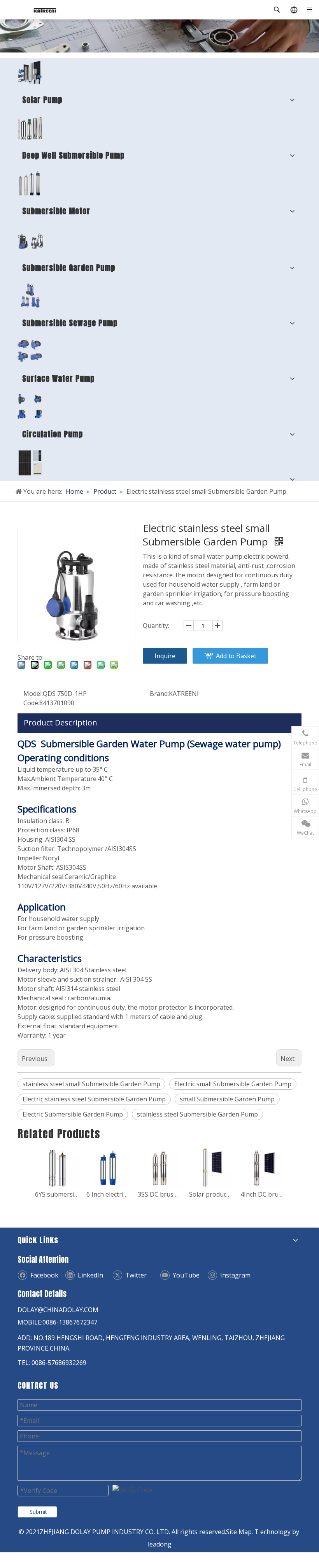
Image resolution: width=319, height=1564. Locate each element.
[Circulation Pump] (30, 406)
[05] (30, 351)
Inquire (164, 656)
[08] (30, 183)
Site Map (239, 1531)
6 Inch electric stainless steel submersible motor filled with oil (108, 1194)
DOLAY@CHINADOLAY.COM (58, 1309)
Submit (38, 1511)
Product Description (60, 722)
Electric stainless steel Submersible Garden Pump (94, 1099)
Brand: (159, 693)
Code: (31, 703)
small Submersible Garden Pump (227, 1099)
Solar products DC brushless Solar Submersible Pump (211, 1194)
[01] (30, 72)
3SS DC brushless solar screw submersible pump (159, 1194)
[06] (30, 239)
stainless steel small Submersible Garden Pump (91, 1084)
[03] (30, 295)
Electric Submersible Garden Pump (73, 1114)
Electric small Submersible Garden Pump (232, 1084)
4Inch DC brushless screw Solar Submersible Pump (262, 1194)
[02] (30, 127)
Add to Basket (236, 656)
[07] (30, 462)
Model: (33, 693)
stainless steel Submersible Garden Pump (197, 1114)
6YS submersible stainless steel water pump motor (57, 1194)
